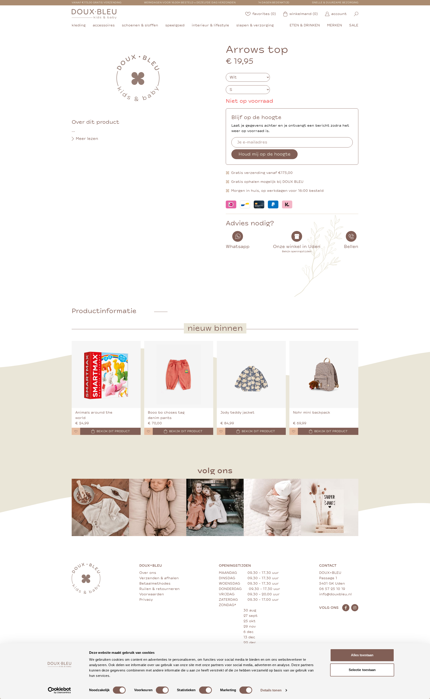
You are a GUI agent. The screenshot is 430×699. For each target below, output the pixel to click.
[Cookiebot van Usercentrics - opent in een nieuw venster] (59, 690)
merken (334, 25)
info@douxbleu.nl (335, 594)
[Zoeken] (356, 14)
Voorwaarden (151, 594)
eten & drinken (305, 25)
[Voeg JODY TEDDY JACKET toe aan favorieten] (221, 431)
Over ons (147, 573)
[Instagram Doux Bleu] (354, 607)
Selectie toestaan (362, 670)
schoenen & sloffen (140, 25)
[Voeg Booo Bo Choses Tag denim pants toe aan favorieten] (148, 431)
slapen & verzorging (255, 25)
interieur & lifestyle (210, 25)
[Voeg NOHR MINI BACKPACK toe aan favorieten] (293, 431)
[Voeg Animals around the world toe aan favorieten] (76, 431)
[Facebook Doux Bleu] (345, 607)
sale (353, 25)
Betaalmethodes (154, 583)
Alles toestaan (362, 655)
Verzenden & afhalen (159, 578)
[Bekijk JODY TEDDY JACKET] (251, 374)
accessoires (104, 25)
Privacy (146, 599)
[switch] (162, 690)
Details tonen (270, 690)
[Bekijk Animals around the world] (106, 374)
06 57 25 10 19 (332, 589)
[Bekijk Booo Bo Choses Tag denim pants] (178, 374)
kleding (79, 25)
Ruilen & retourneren (159, 589)
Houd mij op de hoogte (264, 154)
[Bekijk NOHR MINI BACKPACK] (323, 374)
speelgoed (175, 25)
